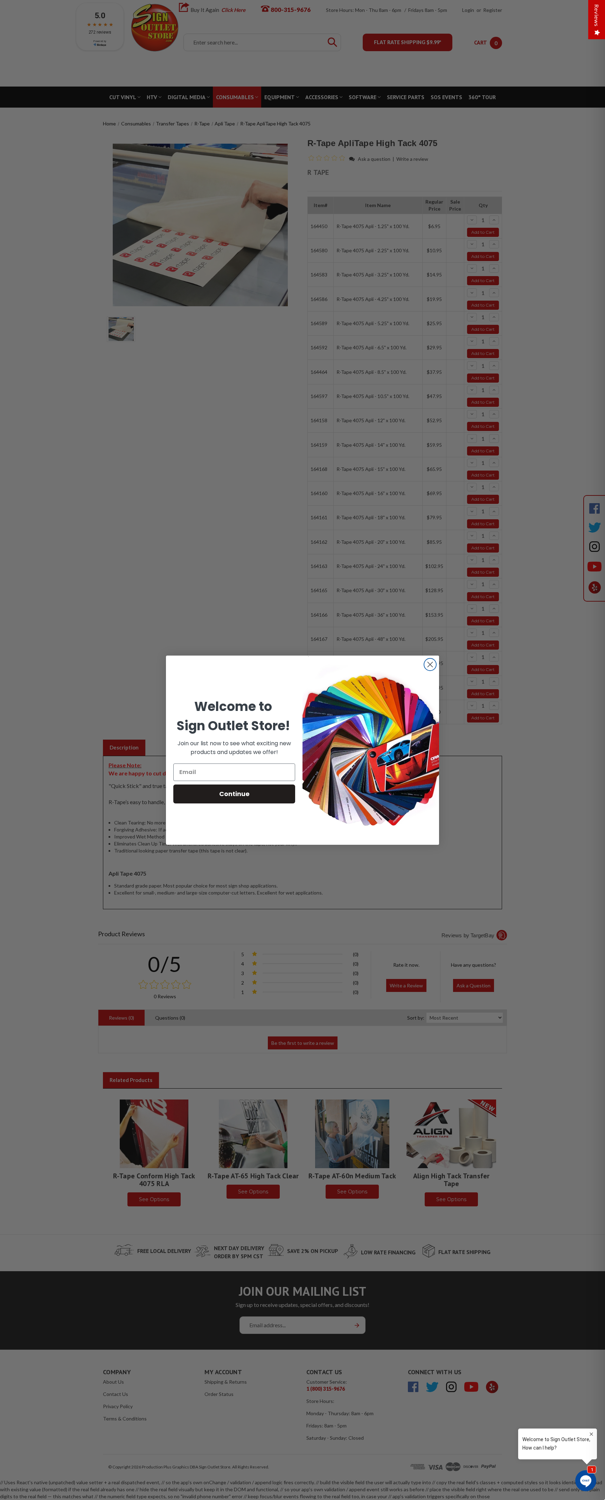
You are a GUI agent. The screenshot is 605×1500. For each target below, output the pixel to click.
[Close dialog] (430, 664)
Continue (234, 793)
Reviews (596, 15)
